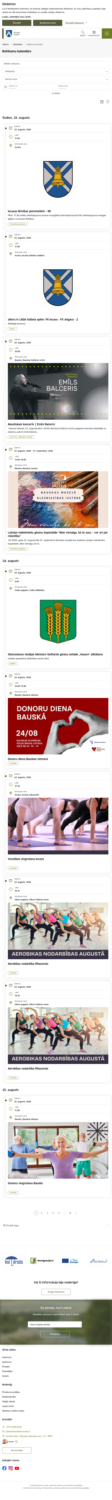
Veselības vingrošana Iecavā (26, 859)
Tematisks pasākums (18, 224)
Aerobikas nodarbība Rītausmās (28, 963)
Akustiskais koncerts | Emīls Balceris (31, 424)
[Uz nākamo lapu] (76, 1213)
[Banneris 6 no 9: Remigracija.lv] (14, 1260)
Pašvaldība (7, 1371)
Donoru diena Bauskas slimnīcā (28, 759)
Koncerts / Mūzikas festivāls (21, 437)
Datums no (13, 86)
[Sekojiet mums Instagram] (10, 1468)
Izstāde (12, 663)
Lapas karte (8, 1406)
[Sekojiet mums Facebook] (4, 1468)
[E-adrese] (8, 1441)
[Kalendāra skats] (102, 102)
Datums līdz (63, 86)
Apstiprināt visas (48, 22)
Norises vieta (11, 79)
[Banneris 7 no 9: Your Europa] (42, 1260)
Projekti (6, 1366)
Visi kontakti (17, 1450)
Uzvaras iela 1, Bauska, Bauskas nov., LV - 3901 (29, 1436)
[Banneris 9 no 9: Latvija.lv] (98, 1260)
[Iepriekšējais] (5, 1261)
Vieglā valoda (8, 1401)
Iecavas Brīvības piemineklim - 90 (29, 211)
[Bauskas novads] (13, 33)
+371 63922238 (14, 1427)
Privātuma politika (11, 1392)
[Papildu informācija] (16, 1442)
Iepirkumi (6, 1362)
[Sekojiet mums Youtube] (17, 1468)
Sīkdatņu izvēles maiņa (13, 1410)
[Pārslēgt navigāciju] (107, 33)
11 (70, 1213)
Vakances (7, 1357)
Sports (12, 329)
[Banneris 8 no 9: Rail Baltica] (70, 1260)
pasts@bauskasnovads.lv (18, 1431)
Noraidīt (17, 22)
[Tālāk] (106, 1261)
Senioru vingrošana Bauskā (25, 1183)
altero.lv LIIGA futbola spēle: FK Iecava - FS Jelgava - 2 (43, 319)
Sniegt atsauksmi (56, 1291)
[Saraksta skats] (108, 102)
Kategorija (9, 71)
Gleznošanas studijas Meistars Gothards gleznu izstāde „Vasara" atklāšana (55, 654)
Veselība (13, 763)
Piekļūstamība (9, 1396)
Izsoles (5, 1376)
